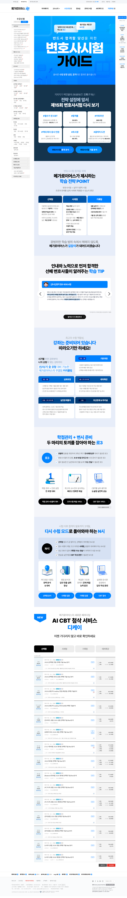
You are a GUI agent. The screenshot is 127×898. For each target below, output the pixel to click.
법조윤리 (16, 155)
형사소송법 (20, 131)
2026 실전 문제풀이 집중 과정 (21, 33)
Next (108, 294)
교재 (100, 664)
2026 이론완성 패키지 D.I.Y (21, 46)
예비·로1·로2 (17, 21)
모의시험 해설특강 (18, 171)
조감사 (38, 845)
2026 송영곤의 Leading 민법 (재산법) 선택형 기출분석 (60, 691)
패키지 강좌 (16, 164)
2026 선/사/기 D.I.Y (19, 48)
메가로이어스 (24, 1)
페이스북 (95, 881)
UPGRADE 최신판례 (19, 69)
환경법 (22, 142)
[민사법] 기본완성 (18, 55)
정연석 (38, 663)
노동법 (15, 144)
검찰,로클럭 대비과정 (19, 63)
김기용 (38, 747)
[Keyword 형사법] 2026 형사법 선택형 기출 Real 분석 (60, 775)
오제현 (38, 762)
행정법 (19, 136)
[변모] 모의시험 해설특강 (20, 73)
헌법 (15, 136)
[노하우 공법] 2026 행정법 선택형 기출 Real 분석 (59, 857)
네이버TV (100, 881)
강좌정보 (46, 664)
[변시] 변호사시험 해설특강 (21, 75)
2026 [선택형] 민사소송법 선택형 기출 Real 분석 (58, 677)
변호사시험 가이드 (122, 17)
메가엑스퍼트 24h (34, 1)
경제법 (27, 142)
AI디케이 (99, 9)
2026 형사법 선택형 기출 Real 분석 (54, 761)
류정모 (38, 817)
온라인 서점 (88, 9)
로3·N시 (24, 21)
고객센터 (113, 1)
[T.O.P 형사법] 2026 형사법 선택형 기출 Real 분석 (59, 746)
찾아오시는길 (53, 880)
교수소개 (55, 9)
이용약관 (38, 880)
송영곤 (38, 692)
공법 (15, 87)
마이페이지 (45, 9)
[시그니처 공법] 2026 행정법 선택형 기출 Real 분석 (59, 802)
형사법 (26, 86)
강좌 (100, 662)
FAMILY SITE (109, 881)
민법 (15, 124)
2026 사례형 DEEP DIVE (20, 37)
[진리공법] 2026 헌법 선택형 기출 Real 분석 (57, 816)
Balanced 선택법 (18, 77)
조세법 (25, 144)
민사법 (16, 86)
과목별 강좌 (16, 118)
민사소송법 (20, 124)
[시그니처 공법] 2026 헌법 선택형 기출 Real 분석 (59, 787)
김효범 (38, 775)
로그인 (103, 1)
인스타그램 (103, 881)
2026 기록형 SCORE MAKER (21, 35)
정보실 (78, 9)
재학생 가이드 (122, 20)
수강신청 (67, 9)
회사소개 (14, 880)
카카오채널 (93, 881)
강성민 (38, 788)
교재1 (100, 746)
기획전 (15, 80)
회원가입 (108, 1)
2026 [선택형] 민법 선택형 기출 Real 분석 (56, 662)
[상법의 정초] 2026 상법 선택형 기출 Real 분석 (58, 732)
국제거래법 (16, 142)
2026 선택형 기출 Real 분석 (21, 39)
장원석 (38, 733)
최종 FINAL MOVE (18, 43)
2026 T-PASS (18, 31)
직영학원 (111, 9)
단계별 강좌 (16, 158)
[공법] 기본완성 (18, 61)
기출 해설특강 (17, 167)
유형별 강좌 (16, 161)
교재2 (100, 748)
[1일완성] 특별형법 (19, 71)
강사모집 (20, 880)
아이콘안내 (36, 655)
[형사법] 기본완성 (18, 59)
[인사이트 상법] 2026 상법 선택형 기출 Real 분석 (59, 720)
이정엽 (38, 720)
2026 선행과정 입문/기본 (20, 41)
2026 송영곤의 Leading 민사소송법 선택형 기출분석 (60, 706)
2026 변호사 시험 (92, 1)
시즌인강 (15, 26)
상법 (20, 86)
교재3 (100, 750)
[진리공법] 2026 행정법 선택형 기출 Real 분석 (58, 831)
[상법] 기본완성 (18, 57)
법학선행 (16, 149)
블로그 (98, 881)
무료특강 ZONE (17, 176)
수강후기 (52, 664)
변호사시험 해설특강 (19, 173)
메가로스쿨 (15, 1)
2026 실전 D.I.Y (18, 44)
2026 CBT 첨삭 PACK (19, 29)
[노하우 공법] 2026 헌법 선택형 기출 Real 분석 (58, 845)
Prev (41, 294)
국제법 (20, 144)
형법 (15, 131)
